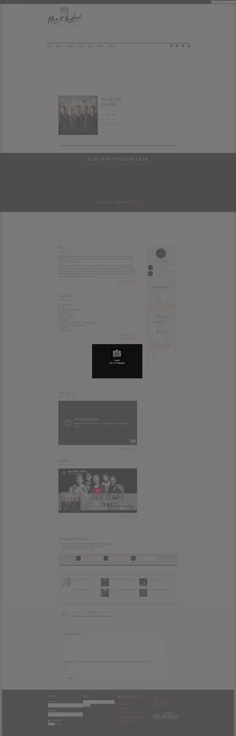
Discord (121, 362)
